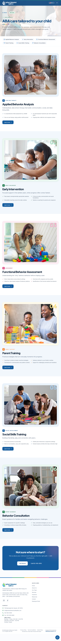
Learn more (7, 122)
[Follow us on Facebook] (7, 600)
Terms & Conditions (32, 630)
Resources (34, 596)
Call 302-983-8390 (36, 563)
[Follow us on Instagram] (3, 600)
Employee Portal (36, 601)
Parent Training (9, 43)
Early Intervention (28, 39)
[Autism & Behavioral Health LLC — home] (9, 3)
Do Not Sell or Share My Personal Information (31, 631)
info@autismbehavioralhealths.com (12, 610)
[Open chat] (57, 637)
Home (5, 12)
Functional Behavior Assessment (46, 39)
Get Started (22, 563)
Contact (34, 599)
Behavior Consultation (40, 43)
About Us (34, 588)
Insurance (34, 594)
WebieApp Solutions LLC (51, 631)
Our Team (34, 590)
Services (34, 592)
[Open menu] (57, 2)
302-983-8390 (8, 612)
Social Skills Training (23, 43)
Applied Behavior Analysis (12, 39)
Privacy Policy (23, 630)
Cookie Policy (40, 630)
